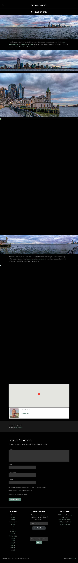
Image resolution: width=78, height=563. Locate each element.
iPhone (13, 524)
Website (11, 479)
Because (13, 517)
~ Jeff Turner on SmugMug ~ (65, 515)
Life (13, 526)
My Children (13, 531)
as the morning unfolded (35, 259)
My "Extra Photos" (65, 524)
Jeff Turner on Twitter (65, 522)
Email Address (12, 472)
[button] (39, 394)
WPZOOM (73, 558)
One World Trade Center (24, 47)
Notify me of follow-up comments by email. (21, 490)
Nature (13, 534)
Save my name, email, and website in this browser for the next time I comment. (28, 487)
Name (10, 464)
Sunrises (16, 427)
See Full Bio (25, 413)
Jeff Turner (65, 517)
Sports (13, 541)
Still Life (13, 543)
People (13, 538)
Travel (20, 427)
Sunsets (13, 548)
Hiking (13, 519)
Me (13, 529)
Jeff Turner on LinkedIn (65, 519)
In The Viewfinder (39, 5)
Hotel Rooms (13, 522)
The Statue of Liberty (27, 44)
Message (11, 449)
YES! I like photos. (39, 528)
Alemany (13, 515)
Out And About (13, 536)
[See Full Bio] (30, 413)
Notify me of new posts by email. (18, 494)
